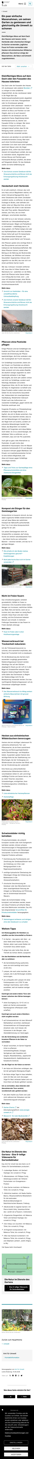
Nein (25, 1397)
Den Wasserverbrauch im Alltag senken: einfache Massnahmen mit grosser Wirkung (18, 693)
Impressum (14, 1410)
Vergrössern (29, 333)
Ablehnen (16, 1448)
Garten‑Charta (9, 1107)
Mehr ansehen (22, 66)
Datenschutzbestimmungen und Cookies (16, 1434)
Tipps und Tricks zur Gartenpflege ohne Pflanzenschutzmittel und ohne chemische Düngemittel (18, 470)
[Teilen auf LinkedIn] (16, 1375)
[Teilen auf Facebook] (13, 1375)
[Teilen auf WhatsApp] (18, 1375)
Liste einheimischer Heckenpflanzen (17, 793)
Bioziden (27, 88)
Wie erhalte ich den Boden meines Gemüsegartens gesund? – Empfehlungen (16, 553)
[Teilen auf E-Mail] (21, 1375)
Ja (10, 1397)
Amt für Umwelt (19, 1369)
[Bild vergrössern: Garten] (17, 1320)
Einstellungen (16, 1442)
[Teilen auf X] (10, 1375)
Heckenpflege (9, 797)
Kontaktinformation (12, 1357)
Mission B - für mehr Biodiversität (16, 1116)
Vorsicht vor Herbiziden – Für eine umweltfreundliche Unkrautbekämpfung (16, 293)
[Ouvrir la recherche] (30, 4)
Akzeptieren (16, 1454)
